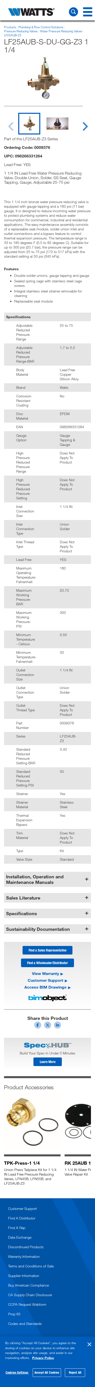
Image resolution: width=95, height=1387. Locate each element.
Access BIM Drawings (45, 987)
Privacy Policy (43, 1358)
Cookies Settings (17, 1372)
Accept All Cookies (46, 1372)
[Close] (89, 1344)
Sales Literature (23, 898)
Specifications (21, 913)
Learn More (47, 1061)
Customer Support (45, 980)
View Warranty (45, 973)
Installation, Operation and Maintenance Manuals (35, 879)
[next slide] (80, 123)
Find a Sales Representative (47, 950)
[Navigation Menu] (87, 11)
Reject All (75, 1372)
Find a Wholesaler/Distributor (47, 963)
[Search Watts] (73, 11)
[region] (47, 1362)
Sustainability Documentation (38, 929)
